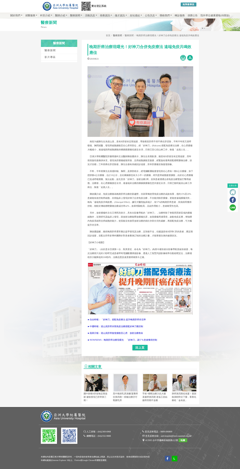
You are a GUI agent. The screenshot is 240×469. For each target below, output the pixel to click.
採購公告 (193, 15)
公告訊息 (150, 15)
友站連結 (135, 15)
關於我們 (15, 15)
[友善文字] (190, 57)
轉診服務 (180, 15)
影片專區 (50, 57)
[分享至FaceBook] (233, 200)
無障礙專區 (188, 4)
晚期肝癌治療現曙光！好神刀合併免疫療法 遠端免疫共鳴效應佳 (167, 35)
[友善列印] (183, 57)
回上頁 (140, 347)
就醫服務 (30, 15)
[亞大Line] (49, 436)
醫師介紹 (60, 15)
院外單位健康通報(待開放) (215, 15)
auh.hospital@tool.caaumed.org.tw (176, 436)
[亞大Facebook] (69, 436)
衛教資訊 (105, 15)
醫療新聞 (75, 15)
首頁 (108, 35)
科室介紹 (45, 15)
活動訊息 (90, 15)
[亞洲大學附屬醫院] (60, 6)
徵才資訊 (120, 15)
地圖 (183, 440)
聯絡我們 (165, 15)
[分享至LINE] (233, 207)
